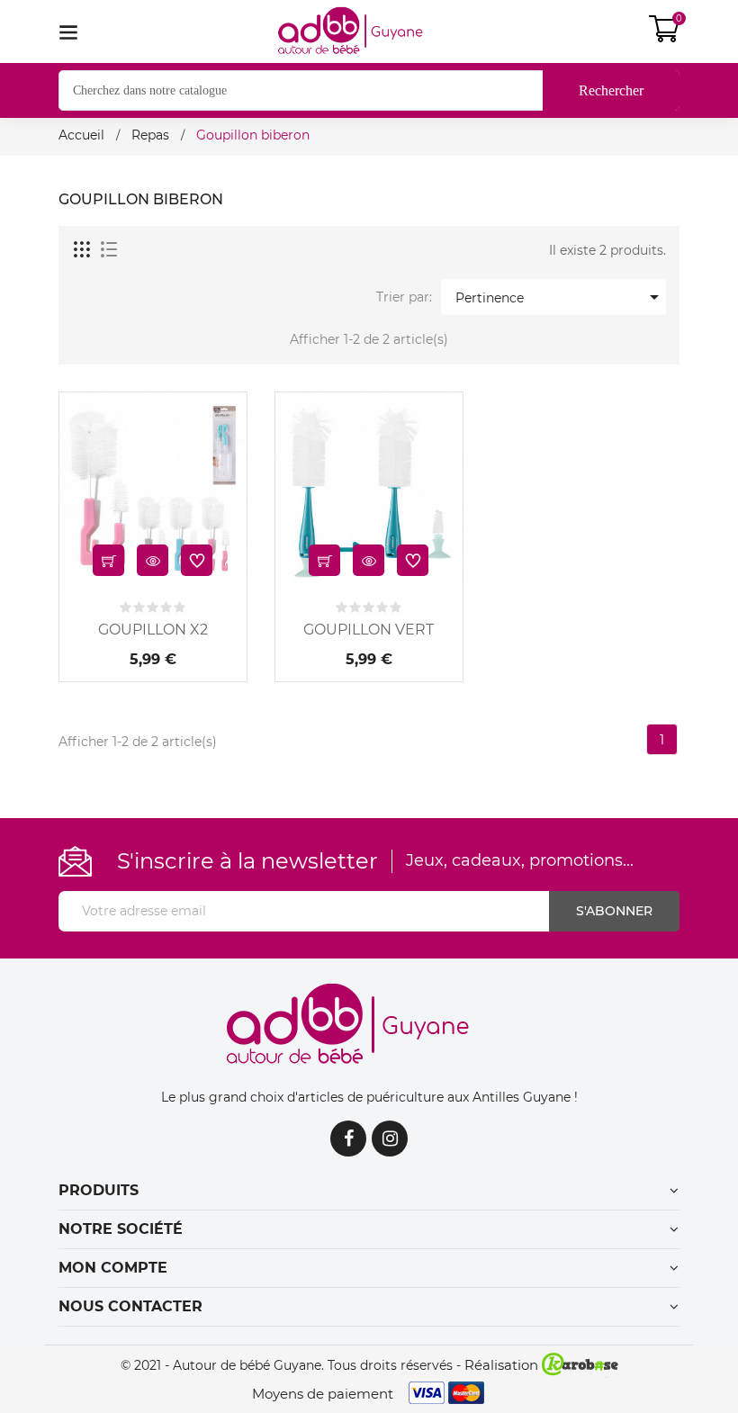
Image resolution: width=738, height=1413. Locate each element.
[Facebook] (348, 1138)
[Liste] (109, 250)
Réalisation (503, 1364)
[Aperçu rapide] (152, 560)
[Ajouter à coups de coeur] (196, 560)
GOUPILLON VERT (368, 629)
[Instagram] (390, 1138)
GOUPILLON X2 (153, 629)
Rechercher (611, 90)
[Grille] (83, 250)
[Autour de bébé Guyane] (369, 1024)
